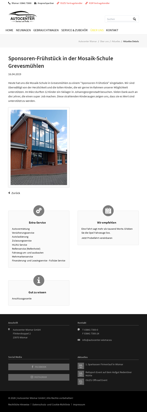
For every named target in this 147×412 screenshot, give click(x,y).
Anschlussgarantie (22, 298)
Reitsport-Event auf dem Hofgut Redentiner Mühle (109, 374)
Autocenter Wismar (88, 41)
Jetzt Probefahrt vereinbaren (96, 238)
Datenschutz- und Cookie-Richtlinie (51, 404)
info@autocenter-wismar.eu (97, 340)
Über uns (104, 41)
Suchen (134, 19)
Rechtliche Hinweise (18, 404)
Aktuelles (116, 41)
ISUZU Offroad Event (96, 380)
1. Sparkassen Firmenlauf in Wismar (104, 364)
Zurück (15, 193)
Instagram (40, 377)
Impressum (79, 404)
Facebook (40, 366)
